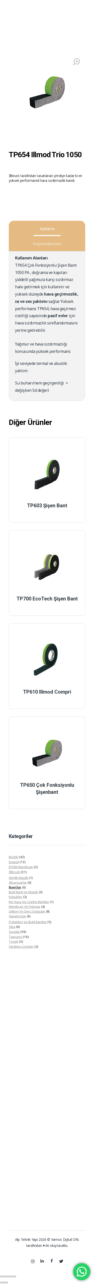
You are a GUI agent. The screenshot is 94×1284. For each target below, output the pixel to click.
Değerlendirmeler (47, 243)
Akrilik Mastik (18, 877)
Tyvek (13, 941)
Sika (12, 926)
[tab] (47, 228)
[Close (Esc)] (2, 1276)
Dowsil (14, 862)
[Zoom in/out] (14, 1276)
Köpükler (15, 897)
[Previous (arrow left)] (2, 1282)
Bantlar (15, 887)
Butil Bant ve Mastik (23, 892)
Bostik (13, 857)
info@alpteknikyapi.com (66, 1179)
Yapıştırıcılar (17, 916)
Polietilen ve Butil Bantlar (28, 922)
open (76, 62)
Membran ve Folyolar (24, 906)
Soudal (14, 931)
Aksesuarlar (18, 882)
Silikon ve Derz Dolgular (27, 911)
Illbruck (14, 872)
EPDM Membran (21, 867)
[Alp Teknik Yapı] (21, 27)
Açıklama (47, 228)
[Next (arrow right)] (6, 1282)
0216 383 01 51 (59, 1168)
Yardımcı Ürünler (21, 946)
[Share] (6, 1276)
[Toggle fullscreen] (10, 1276)
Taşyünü (15, 936)
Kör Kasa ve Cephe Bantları (29, 902)
